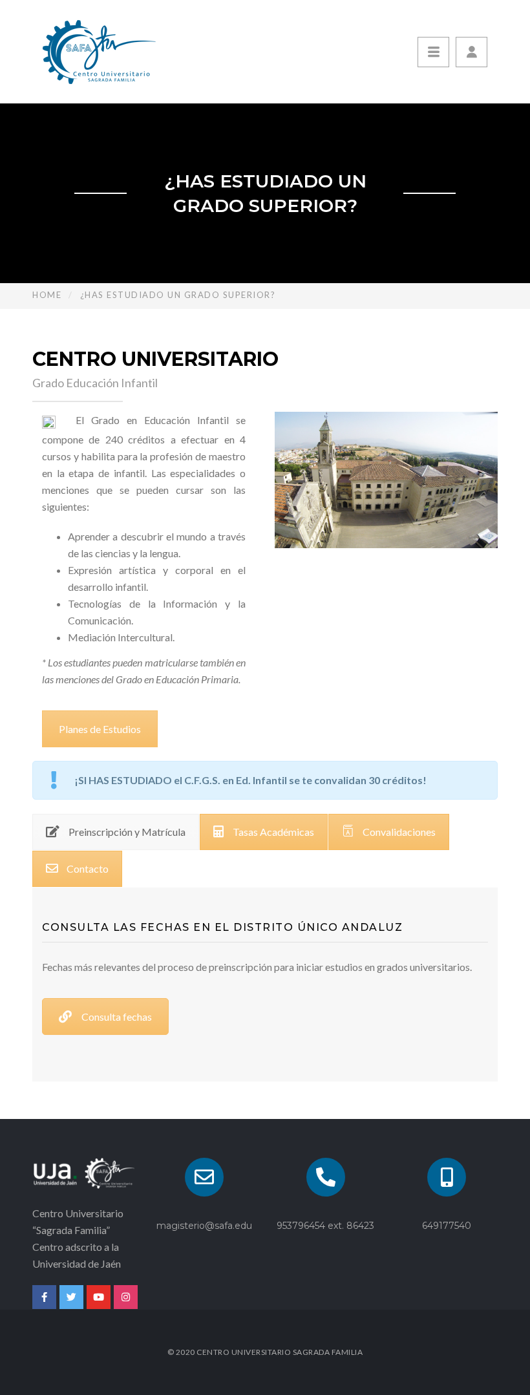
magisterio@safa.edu (204, 1225)
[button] (471, 52)
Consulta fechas (116, 1016)
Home (46, 295)
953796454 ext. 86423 (325, 1225)
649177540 (446, 1225)
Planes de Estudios (100, 729)
